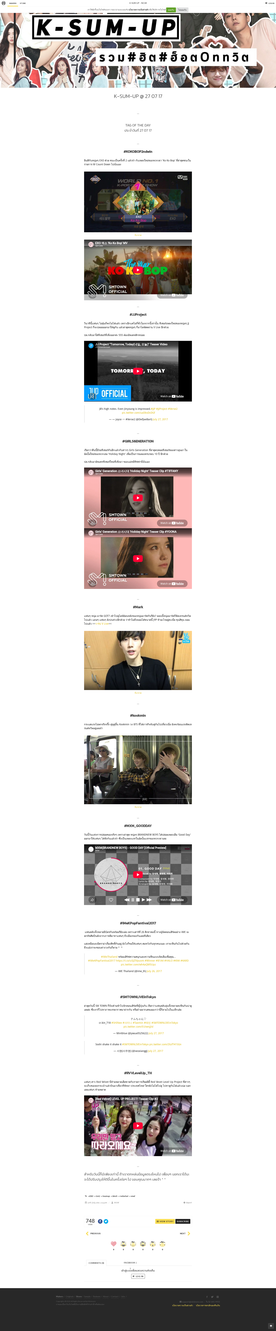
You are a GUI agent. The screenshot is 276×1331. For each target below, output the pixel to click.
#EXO (90, 1196)
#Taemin (138, 1022)
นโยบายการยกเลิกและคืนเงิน (208, 1305)
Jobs (123, 1296)
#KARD (185, 960)
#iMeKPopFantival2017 (101, 960)
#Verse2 (173, 408)
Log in (139, 1276)
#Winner (150, 960)
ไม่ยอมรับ (182, 10)
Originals (70, 1296)
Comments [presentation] (96, 1263)
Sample (87, 1296)
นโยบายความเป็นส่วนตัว (139, 9)
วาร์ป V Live (102, 623)
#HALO (168, 960)
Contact (115, 1296)
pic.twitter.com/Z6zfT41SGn (165, 1044)
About (106, 1296)
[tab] (96, 1263)
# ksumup (105, 1196)
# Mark (114, 1196)
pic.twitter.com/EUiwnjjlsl (138, 1026)
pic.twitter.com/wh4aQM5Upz (138, 964)
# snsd (132, 1196)
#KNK (176, 960)
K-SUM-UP (134, 3)
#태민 (147, 1022)
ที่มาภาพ (138, 235)
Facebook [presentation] (130, 1263)
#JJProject (161, 408)
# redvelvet (123, 1196)
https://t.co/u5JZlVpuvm (130, 960)
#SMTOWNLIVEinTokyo (165, 1022)
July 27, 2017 (160, 419)
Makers (12, 3)
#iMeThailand (109, 956)
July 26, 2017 (154, 971)
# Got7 (97, 1196)
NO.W (144, 3)
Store (23, 3)
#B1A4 (160, 960)
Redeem (96, 1296)
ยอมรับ (171, 10)
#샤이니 (127, 1022)
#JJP (153, 408)
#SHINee (116, 1022)
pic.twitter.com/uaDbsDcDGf (138, 412)
